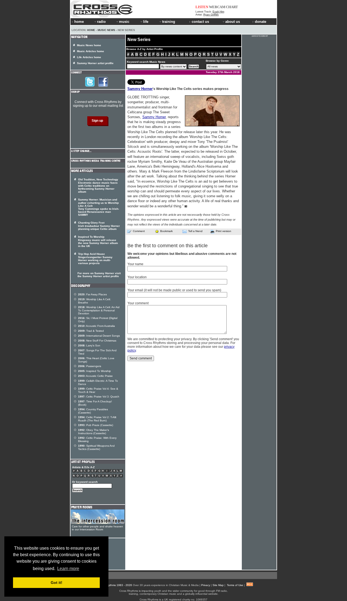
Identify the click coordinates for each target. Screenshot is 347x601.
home (79, 22)
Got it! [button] (56, 582)
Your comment (138, 303)
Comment (139, 231)
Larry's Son (89, 345)
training (168, 22)
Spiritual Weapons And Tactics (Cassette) (96, 447)
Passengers (89, 366)
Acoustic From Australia (96, 325)
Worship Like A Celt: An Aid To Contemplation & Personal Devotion (99, 310)
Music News (106, 30)
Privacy (205, 585)
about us (232, 22)
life (145, 22)
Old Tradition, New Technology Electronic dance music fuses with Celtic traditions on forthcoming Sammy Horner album (98, 185)
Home (91, 30)
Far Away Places (92, 294)
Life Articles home (89, 57)
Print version (223, 231)
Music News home (89, 45)
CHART (232, 7)
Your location (137, 277)
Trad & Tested (91, 330)
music (124, 22)
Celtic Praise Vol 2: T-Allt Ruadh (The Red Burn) (97, 419)
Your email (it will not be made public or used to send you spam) (174, 290)
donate (260, 22)
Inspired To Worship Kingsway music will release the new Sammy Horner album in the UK (98, 241)
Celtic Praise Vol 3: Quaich (98, 396)
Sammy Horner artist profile (95, 63)
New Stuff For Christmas (97, 340)
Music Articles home (90, 51)
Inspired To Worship (94, 371)
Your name (135, 264)
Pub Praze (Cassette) (95, 425)
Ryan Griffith (211, 14)
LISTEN (201, 7)
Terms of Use (235, 585)
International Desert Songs (99, 335)
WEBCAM (217, 7)
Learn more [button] (68, 568)
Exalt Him (218, 11)
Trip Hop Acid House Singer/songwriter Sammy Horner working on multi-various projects (95, 258)
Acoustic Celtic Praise (95, 375)
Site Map (218, 585)
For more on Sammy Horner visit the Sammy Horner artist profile (99, 275)
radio (101, 22)
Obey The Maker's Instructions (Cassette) (93, 431)
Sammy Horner (140, 89)
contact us (200, 22)
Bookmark (166, 231)
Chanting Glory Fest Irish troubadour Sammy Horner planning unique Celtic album (99, 225)
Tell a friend (195, 231)
